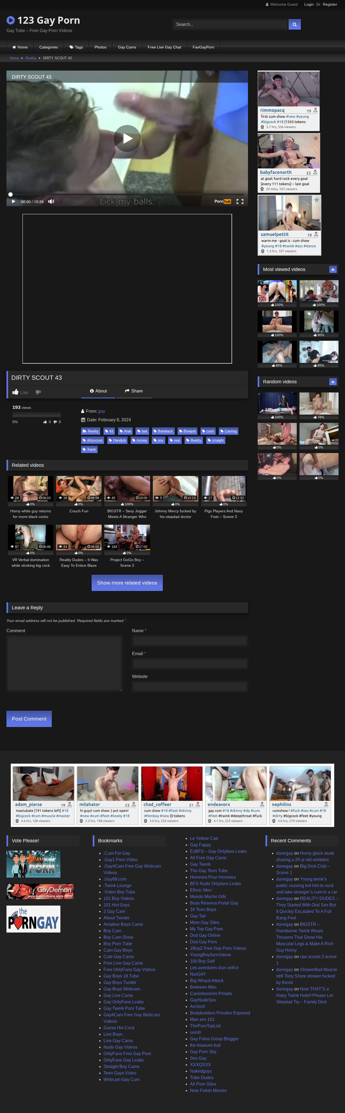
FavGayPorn (203, 47)
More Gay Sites (204, 922)
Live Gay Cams (118, 1040)
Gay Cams (127, 47)
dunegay (284, 853)
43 (111, 431)
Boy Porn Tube (118, 943)
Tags (79, 47)
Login (309, 4)
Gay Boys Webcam (122, 989)
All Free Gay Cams (208, 857)
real (177, 440)
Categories (48, 47)
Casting (231, 431)
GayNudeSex (203, 1000)
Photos (100, 47)
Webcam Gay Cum (122, 1079)
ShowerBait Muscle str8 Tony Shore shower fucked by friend (306, 976)
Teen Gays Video (120, 1073)
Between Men (203, 987)
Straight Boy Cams (121, 1066)
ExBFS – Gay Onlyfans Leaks (218, 851)
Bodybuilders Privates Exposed (220, 1013)
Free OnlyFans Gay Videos (130, 969)
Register (330, 4)
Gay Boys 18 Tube (121, 976)
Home (23, 47)
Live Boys (113, 1034)
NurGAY (198, 974)
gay (101, 411)
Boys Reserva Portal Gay (214, 903)
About (101, 391)
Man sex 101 (202, 1019)
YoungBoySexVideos (210, 954)
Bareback (165, 431)
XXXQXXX (200, 1064)
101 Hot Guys (117, 905)
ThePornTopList (205, 1026)
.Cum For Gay (117, 853)
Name (139, 630)
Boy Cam (112, 930)
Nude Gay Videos (120, 1047)
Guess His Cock (119, 1027)
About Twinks (116, 918)
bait (144, 431)
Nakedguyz (201, 1071)
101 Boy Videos (119, 898)
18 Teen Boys (203, 909)
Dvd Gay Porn (203, 942)
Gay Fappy (200, 845)
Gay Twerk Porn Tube (124, 1008)
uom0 (195, 1032)
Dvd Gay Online (205, 935)
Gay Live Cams (118, 995)
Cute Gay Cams (119, 956)
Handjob (119, 440)
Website (140, 676)
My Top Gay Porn (206, 929)
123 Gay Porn (47, 20)
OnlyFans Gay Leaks (124, 1060)
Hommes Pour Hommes (213, 877)
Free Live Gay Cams (123, 963)
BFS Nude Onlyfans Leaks (215, 883)
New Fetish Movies (208, 1090)
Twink (91, 449)
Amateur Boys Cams (123, 924)
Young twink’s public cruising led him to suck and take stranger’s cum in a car (306, 885)
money (142, 440)
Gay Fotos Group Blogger (214, 1039)
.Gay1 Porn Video (120, 859)
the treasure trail (205, 1045)
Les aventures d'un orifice (214, 967)
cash (210, 431)
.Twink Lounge (118, 885)
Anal (127, 431)
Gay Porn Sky (203, 1051)
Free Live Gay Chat (164, 47)
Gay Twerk (200, 864)
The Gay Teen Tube (209, 870)
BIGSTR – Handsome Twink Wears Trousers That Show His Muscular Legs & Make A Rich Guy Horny (304, 937)
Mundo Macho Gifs (208, 896)
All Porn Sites (203, 1084)
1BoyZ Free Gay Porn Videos (218, 948)
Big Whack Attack (206, 980)
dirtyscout (94, 440)
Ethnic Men (201, 890)
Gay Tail (198, 916)
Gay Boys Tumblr (120, 982)
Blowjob (190, 431)
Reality (31, 58)
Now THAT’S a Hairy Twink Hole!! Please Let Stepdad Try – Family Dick (304, 995)
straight (218, 440)
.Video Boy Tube (119, 892)
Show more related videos (127, 583)
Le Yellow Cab (204, 838)
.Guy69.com (115, 879)
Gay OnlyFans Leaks (124, 1002)
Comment (15, 630)
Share (136, 391)
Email (139, 653)
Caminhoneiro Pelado (211, 993)
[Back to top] (328, 1097)
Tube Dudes (201, 1077)
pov (161, 440)
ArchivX (197, 1006)
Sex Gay (198, 1058)
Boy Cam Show (118, 937)
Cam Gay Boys (118, 950)
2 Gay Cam (114, 911)
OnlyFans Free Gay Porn (127, 1053)
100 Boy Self (202, 961)
